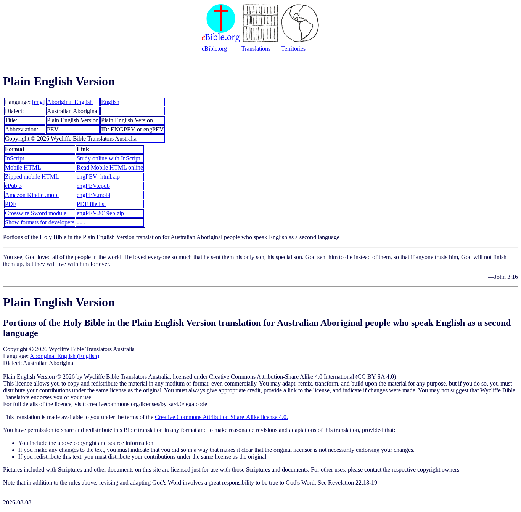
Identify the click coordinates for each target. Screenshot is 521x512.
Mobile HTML (23, 167)
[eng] (38, 102)
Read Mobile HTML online (110, 167)
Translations (255, 48)
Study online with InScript (108, 158)
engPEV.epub (93, 185)
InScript (14, 158)
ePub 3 (13, 185)
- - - (81, 222)
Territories (293, 48)
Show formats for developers (39, 222)
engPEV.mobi (93, 195)
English (110, 102)
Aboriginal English (70, 102)
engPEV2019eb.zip (100, 213)
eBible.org (214, 48)
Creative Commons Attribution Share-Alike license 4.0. (221, 417)
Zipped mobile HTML (32, 176)
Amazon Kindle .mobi (32, 195)
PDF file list (91, 204)
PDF (10, 204)
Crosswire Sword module (35, 213)
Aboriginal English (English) (64, 356)
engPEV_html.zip (98, 176)
